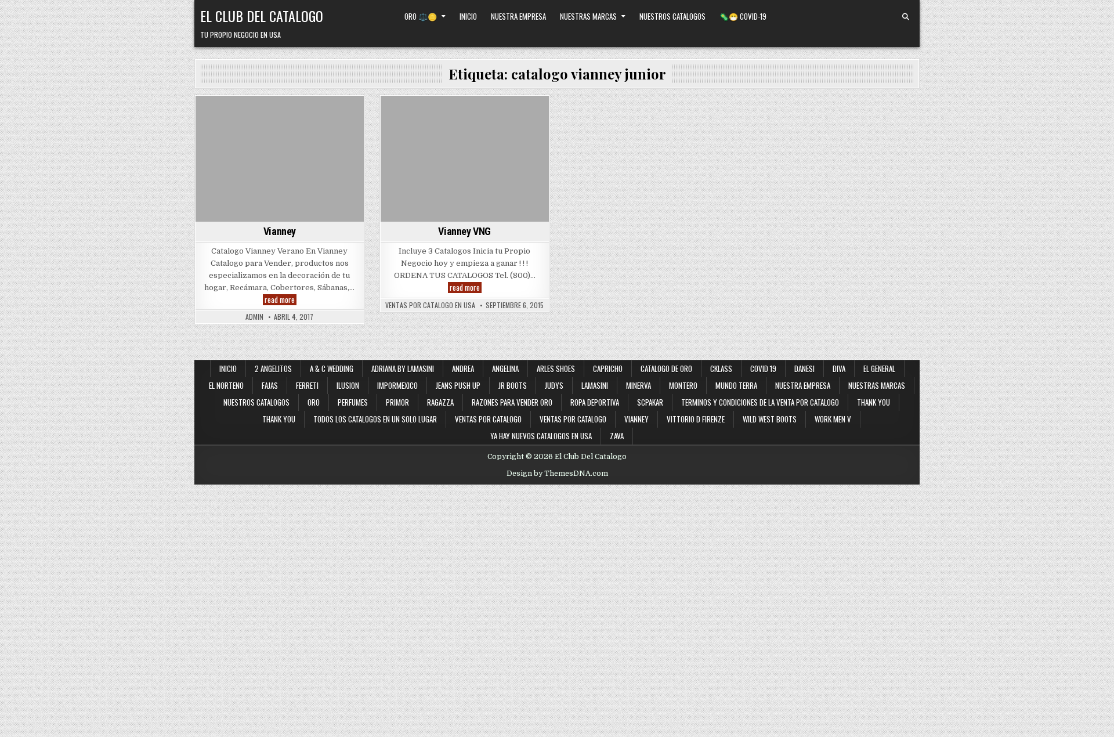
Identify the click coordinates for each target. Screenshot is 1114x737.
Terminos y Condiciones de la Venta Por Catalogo (760, 402)
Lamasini (594, 385)
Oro (314, 402)
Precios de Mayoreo (314, 116)
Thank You (873, 402)
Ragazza (440, 402)
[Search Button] (905, 16)
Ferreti (307, 385)
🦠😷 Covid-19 (742, 16)
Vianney (318, 128)
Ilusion (348, 385)
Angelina (505, 368)
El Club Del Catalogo (261, 15)
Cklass (721, 368)
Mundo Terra (736, 385)
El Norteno (226, 385)
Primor (397, 402)
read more (280, 299)
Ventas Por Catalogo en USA (430, 305)
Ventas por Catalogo (488, 419)
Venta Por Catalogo (262, 128)
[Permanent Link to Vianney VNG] (465, 159)
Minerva (638, 385)
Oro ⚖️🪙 (420, 16)
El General (879, 368)
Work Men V (833, 419)
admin (254, 316)
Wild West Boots (770, 419)
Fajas (270, 385)
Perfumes (353, 402)
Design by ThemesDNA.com (557, 473)
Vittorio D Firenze (696, 419)
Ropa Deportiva (594, 402)
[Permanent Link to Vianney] (280, 159)
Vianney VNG (464, 231)
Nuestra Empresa (518, 16)
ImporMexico (397, 385)
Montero (683, 385)
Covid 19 (763, 368)
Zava (617, 436)
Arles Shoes (556, 368)
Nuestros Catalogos (672, 16)
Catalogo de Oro (666, 368)
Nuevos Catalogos (240, 116)
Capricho (608, 368)
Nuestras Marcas (588, 16)
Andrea (463, 368)
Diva (839, 368)
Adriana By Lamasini (402, 368)
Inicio (468, 16)
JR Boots (512, 385)
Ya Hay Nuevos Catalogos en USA (541, 436)
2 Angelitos (273, 368)
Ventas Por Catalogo (573, 419)
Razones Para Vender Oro (512, 402)
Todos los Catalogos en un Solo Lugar (375, 419)
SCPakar (650, 402)
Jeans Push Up (458, 385)
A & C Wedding (331, 368)
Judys (554, 385)
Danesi (804, 368)
